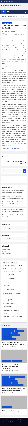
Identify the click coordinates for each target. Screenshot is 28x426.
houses (13, 286)
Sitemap (4, 256)
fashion (14, 148)
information (18, 293)
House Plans (6, 334)
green (9, 282)
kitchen (13, 296)
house (6, 285)
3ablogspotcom (14, 262)
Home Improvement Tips (8, 330)
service (5, 314)
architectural (8, 148)
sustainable (6, 316)
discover (5, 275)
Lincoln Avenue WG (11, 5)
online (4, 300)
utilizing (5, 318)
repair (23, 306)
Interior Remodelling (15, 334)
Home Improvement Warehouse (10, 380)
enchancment (9, 279)
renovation (8, 306)
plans (17, 148)
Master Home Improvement (9, 338)
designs (20, 271)
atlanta (21, 265)
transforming (19, 316)
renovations (17, 306)
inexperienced (8, 293)
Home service (15, 332)
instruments (6, 296)
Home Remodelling (19, 330)
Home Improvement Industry (9, 329)
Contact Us (5, 251)
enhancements (21, 279)
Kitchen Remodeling (7, 23)
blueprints (5, 268)
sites (18, 313)
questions (13, 303)
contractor (6, 271)
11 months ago (7, 392)
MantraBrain (14, 424)
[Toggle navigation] (8, 12)
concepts (21, 268)
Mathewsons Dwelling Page (11, 411)
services (12, 314)
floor (4, 282)
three (13, 316)
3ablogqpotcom (6, 262)
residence (7, 310)
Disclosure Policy (6, 253)
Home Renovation (7, 332)
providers (6, 303)
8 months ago (7, 346)
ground (15, 282)
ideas (18, 286)
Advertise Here (6, 249)
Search (24, 171)
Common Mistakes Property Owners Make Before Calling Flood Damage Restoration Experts (13, 204)
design (13, 271)
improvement (8, 290)
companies (13, 268)
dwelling (13, 274)
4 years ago (6, 31)
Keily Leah (14, 31)
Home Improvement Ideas (8, 378)
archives (13, 265)
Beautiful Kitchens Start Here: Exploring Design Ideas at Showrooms (12, 366)
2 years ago (6, 413)
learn (18, 296)
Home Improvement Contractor (17, 376)
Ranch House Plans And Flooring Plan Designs (14, 162)
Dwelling (6, 156)
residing (16, 310)
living (23, 296)
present (17, 300)
